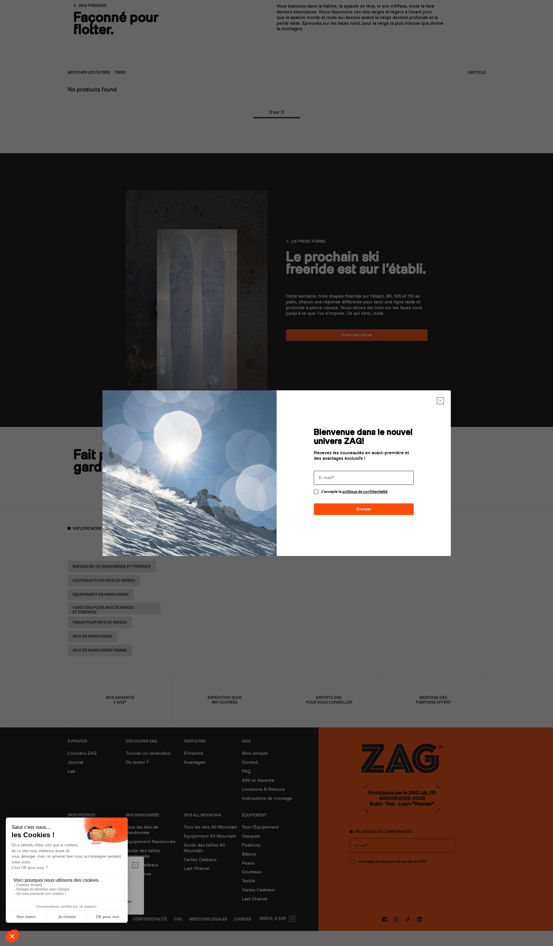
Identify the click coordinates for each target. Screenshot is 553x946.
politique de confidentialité (365, 491)
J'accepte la (354, 491)
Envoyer (363, 509)
